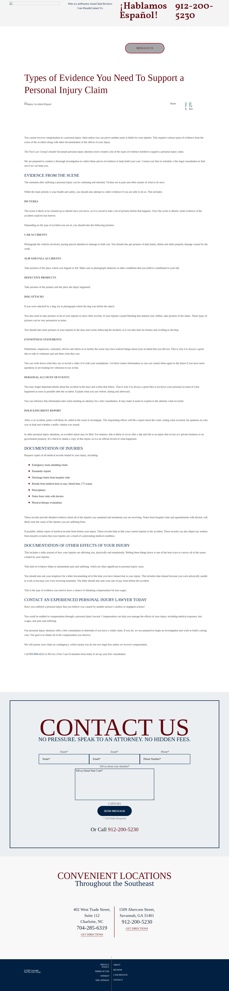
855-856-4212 (36, 654)
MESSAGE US (144, 48)
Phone (165, 751)
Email (114, 751)
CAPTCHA (114, 803)
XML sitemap (102, 980)
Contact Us (97, 8)
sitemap (104, 976)
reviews (117, 970)
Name (64, 751)
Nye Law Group (34, 972)
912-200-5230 (123, 829)
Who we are (74, 3)
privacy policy (104, 966)
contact (118, 980)
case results (120, 975)
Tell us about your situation (115, 766)
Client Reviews (104, 3)
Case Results (84, 8)
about (116, 965)
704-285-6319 (92, 927)
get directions (92, 934)
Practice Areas (88, 3)
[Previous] (202, 668)
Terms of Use (102, 971)
